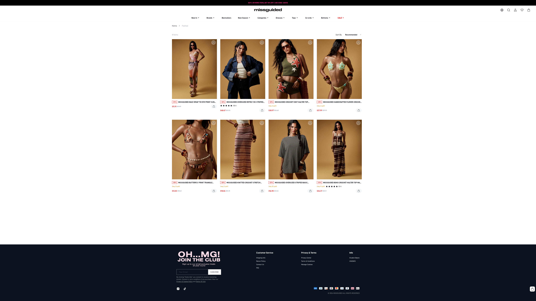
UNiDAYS (352, 261)
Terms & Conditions (308, 261)
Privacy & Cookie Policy (184, 281)
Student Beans (354, 258)
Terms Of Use (200, 281)
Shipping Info (260, 258)
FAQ (257, 268)
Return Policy (260, 261)
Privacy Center (306, 258)
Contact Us (260, 264)
